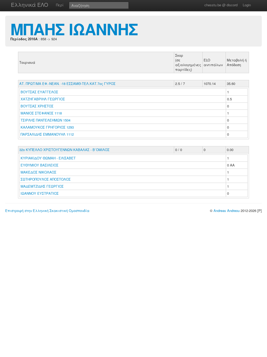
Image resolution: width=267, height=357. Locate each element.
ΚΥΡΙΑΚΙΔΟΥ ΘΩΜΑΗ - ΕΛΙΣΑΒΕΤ (49, 158)
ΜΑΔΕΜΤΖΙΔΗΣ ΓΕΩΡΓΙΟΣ (43, 186)
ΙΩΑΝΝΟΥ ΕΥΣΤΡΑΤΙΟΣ (40, 193)
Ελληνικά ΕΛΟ (29, 4)
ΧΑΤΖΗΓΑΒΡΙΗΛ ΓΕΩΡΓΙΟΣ (43, 98)
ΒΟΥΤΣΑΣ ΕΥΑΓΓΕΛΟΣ (40, 91)
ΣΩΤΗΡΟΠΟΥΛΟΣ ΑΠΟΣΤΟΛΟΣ (46, 179)
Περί (60, 4)
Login (247, 4)
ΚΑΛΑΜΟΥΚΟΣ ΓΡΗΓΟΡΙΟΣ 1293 (47, 127)
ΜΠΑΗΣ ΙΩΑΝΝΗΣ (74, 29)
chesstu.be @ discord (221, 4)
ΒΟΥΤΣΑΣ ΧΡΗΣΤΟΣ (37, 105)
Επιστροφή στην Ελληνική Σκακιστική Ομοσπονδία (47, 210)
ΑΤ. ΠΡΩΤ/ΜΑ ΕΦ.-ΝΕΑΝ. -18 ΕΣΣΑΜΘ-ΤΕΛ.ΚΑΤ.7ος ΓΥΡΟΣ (67, 83)
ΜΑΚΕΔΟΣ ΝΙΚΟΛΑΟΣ (39, 172)
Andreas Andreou (227, 210)
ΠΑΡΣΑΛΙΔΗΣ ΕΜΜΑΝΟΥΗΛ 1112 (47, 134)
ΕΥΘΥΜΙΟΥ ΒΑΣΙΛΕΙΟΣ (40, 165)
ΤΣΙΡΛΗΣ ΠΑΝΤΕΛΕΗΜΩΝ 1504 (45, 120)
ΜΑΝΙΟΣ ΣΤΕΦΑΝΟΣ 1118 (41, 113)
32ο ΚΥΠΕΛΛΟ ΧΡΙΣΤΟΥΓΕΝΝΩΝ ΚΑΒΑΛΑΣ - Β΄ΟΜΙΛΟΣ (64, 149)
